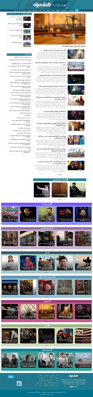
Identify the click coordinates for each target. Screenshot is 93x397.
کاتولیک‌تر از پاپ (19, 19)
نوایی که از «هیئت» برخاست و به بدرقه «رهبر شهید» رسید (29, 219)
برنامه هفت (47, 375)
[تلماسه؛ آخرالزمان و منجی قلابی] (27, 31)
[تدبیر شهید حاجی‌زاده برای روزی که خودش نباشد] (76, 90)
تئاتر (44, 10)
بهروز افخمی (41, 375)
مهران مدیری (45, 385)
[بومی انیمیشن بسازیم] (83, 238)
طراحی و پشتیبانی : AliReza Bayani (46, 394)
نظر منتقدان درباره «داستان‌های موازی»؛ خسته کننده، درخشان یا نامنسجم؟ (11, 243)
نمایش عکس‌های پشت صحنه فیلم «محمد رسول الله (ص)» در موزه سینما (51, 98)
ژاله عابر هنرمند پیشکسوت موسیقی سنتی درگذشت (65, 317)
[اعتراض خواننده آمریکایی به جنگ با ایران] (60, 189)
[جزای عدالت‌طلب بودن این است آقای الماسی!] (27, 25)
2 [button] (60, 199)
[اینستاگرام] (75, 386)
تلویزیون (57, 10)
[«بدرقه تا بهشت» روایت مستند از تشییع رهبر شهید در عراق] (28, 287)
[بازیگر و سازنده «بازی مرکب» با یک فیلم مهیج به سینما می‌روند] (65, 360)
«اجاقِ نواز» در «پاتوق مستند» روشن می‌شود (83, 292)
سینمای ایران (71, 10)
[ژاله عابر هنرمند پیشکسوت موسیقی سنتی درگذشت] (65, 311)
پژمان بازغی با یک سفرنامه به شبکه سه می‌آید (65, 292)
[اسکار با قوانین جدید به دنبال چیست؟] (28, 238)
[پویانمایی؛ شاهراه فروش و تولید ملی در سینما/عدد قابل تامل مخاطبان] (76, 140)
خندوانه (57, 380)
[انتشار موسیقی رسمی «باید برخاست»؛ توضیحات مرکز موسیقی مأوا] (65, 214)
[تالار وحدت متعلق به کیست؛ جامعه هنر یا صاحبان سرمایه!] (83, 335)
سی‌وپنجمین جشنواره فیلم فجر (53, 382)
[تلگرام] (74, 386)
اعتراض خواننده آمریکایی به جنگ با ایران (60, 195)
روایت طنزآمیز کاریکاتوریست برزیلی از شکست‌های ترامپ (65, 268)
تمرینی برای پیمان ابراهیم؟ (49, 342)
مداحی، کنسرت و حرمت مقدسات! (74, 46)
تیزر (47, 378)
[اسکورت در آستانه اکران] (65, 238)
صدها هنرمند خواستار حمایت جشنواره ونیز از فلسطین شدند (50, 64)
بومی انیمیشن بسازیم (86, 244)
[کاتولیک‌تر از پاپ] (27, 19)
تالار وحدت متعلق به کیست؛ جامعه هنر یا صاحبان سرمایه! (84, 341)
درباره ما (29, 10)
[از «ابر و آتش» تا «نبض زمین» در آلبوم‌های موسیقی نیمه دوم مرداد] (10, 311)
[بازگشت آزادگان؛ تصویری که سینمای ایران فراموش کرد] (46, 238)
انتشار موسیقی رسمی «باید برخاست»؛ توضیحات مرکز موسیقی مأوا (65, 219)
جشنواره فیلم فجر (42, 378)
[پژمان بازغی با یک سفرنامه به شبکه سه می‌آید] (65, 287)
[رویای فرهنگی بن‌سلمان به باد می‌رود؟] (78, 189)
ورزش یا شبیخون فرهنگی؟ (44, 196)
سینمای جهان (64, 10)
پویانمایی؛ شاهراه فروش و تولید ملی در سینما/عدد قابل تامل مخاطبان (51, 137)
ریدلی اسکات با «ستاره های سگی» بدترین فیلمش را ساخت (10, 365)
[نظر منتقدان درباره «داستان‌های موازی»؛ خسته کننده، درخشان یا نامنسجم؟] (10, 238)
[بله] (72, 387)
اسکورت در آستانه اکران (67, 244)
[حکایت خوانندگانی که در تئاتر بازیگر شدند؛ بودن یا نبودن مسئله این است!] (76, 165)
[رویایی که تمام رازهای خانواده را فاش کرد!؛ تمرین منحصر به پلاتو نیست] (10, 335)
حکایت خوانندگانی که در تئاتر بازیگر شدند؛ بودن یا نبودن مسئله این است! (51, 163)
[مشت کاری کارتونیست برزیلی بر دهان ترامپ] (83, 262)
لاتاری (38, 382)
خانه (77, 10)
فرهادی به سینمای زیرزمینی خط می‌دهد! (16, 36)
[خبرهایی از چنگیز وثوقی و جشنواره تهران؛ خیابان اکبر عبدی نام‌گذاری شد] (76, 126)
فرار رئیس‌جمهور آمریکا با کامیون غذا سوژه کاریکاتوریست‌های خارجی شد (47, 268)
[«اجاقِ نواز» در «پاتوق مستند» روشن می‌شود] (83, 287)
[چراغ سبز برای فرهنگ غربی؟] (10, 262)
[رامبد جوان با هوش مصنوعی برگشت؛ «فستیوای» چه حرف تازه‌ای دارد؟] (28, 262)
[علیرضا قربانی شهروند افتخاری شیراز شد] (76, 115)
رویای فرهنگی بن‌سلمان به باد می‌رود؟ (79, 195)
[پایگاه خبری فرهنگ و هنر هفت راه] (46, 4)
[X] (77, 386)
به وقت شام (56, 378)
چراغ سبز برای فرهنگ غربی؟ (12, 269)
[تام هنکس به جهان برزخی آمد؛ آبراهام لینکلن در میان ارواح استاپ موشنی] (46, 360)
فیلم (41, 382)
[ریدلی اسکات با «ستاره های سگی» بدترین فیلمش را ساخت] (10, 360)
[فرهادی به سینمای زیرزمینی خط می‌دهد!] (27, 37)
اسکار (57, 375)
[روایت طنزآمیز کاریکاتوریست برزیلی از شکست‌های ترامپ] (65, 262)
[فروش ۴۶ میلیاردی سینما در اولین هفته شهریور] (76, 79)
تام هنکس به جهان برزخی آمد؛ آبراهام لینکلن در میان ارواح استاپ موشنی (47, 365)
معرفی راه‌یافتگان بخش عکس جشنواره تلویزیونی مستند (11, 292)
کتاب (36, 385)
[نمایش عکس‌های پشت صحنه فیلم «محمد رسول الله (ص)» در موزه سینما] (76, 101)
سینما (53, 380)
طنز (40, 10)
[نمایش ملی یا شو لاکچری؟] (27, 44)
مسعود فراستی (51, 385)
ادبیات (53, 10)
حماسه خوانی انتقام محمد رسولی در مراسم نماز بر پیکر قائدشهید (83, 219)
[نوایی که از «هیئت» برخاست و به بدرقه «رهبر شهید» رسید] (28, 214)
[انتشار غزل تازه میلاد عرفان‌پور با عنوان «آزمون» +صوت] (46, 214)
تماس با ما (24, 10)
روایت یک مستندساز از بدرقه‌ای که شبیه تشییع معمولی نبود (47, 292)
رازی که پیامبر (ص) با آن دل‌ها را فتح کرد (54, 50)
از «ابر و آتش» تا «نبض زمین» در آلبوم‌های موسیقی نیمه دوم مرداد (10, 317)
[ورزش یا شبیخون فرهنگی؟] (42, 189)
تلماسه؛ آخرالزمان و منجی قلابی (16, 30)
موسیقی (48, 10)
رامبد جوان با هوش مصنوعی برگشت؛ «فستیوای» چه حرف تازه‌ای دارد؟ (28, 268)
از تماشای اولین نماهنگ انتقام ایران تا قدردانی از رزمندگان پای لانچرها (10, 219)
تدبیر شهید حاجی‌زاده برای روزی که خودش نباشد (52, 86)
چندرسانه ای (35, 10)
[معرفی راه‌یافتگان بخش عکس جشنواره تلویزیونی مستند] (10, 287)
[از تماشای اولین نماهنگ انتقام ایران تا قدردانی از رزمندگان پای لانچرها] (10, 214)
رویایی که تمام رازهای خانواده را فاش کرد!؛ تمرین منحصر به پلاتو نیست (10, 341)
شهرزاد (45, 382)
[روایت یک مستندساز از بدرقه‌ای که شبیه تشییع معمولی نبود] (46, 287)
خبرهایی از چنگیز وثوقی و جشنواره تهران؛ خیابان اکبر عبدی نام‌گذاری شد (51, 124)
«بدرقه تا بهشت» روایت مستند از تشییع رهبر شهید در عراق (29, 292)
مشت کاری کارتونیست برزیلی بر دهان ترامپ (83, 268)
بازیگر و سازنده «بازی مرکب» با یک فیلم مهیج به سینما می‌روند (65, 365)
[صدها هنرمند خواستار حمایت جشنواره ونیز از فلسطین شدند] (76, 66)
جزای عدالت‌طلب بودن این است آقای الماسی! (15, 24)
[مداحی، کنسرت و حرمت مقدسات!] (59, 28)
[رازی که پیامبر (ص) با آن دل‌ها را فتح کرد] (76, 54)
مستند (57, 385)
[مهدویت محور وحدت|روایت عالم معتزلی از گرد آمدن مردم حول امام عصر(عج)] (76, 152)
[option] (78, 189)
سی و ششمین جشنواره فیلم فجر (44, 380)
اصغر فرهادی (52, 375)
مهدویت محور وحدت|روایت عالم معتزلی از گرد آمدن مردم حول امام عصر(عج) (51, 150)
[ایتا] (70, 387)
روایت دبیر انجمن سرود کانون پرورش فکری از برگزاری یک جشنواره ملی (28, 317)
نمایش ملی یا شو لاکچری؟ (17, 42)
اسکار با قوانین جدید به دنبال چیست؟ (30, 244)
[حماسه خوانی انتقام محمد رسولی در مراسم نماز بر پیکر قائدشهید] (83, 214)
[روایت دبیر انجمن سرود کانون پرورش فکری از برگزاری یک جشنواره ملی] (28, 311)
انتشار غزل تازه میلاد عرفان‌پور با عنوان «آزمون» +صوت (47, 219)
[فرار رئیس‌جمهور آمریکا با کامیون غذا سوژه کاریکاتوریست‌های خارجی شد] (46, 262)
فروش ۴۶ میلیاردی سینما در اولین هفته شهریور (52, 75)
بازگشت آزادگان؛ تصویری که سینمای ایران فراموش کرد (47, 244)
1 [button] (61, 199)
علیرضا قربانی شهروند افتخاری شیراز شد (55, 111)
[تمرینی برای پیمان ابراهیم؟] (46, 335)
